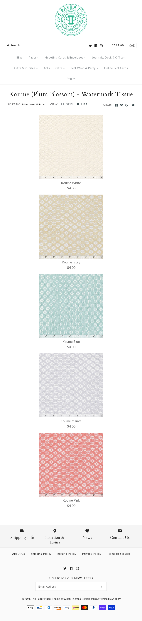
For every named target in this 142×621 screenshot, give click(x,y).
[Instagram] (101, 45)
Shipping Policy (41, 553)
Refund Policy (66, 553)
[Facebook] (95, 45)
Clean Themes (72, 598)
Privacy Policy (91, 553)
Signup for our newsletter (71, 578)
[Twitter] (90, 45)
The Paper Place (41, 598)
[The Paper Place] (71, 6)
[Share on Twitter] (121, 105)
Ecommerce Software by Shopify (101, 598)
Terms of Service (118, 553)
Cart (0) (118, 45)
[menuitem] (19, 57)
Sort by (13, 104)
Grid (70, 104)
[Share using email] (133, 105)
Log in (71, 78)
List (84, 104)
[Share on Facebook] (116, 105)
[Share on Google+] (127, 105)
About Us (18, 553)
